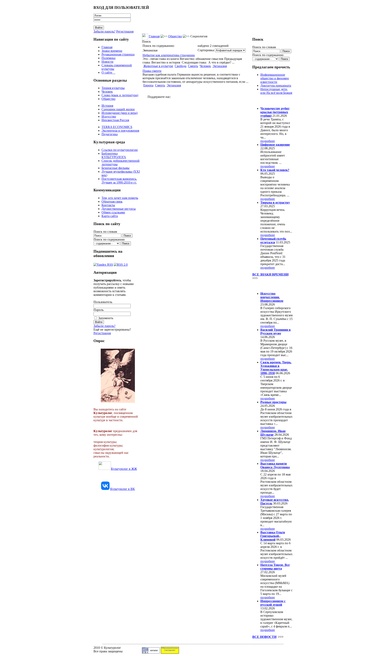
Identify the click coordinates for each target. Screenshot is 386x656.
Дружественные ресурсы (119, 208)
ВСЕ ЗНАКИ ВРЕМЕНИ (270, 274)
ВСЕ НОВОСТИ (264, 637)
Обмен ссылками (113, 212)
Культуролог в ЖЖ (124, 468)
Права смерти (152, 71)
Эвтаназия (220, 66)
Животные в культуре (158, 66)
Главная (107, 47)
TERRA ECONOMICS (117, 127)
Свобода (180, 66)
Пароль (98, 310)
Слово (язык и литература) (120, 95)
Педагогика (110, 134)
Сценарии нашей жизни (118, 109)
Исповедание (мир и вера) (120, 113)
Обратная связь (112, 201)
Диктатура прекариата (275, 85)
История (107, 105)
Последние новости (269, 286)
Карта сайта (110, 216)
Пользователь (102, 302)
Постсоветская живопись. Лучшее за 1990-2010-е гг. (119, 180)
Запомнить (105, 318)
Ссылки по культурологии (120, 150)
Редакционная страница (118, 54)
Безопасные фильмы (115, 168)
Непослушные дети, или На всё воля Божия (276, 90)
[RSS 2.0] (121, 263)
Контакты (108, 205)
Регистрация (124, 31)
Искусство (109, 116)
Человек (107, 91)
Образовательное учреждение (170, 649)
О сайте (108, 72)
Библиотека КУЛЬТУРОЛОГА (114, 155)
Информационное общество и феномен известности (274, 78)
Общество (108, 98)
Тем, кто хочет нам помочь (120, 198)
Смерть (193, 66)
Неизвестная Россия (115, 120)
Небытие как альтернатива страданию (169, 55)
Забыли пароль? (104, 31)
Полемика (108, 58)
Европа (148, 85)
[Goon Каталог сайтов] (151, 652)
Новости (107, 61)
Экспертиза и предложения (120, 130)
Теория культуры (113, 88)
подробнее (267, 141)
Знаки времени (112, 50)
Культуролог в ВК (122, 489)
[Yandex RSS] (103, 263)
